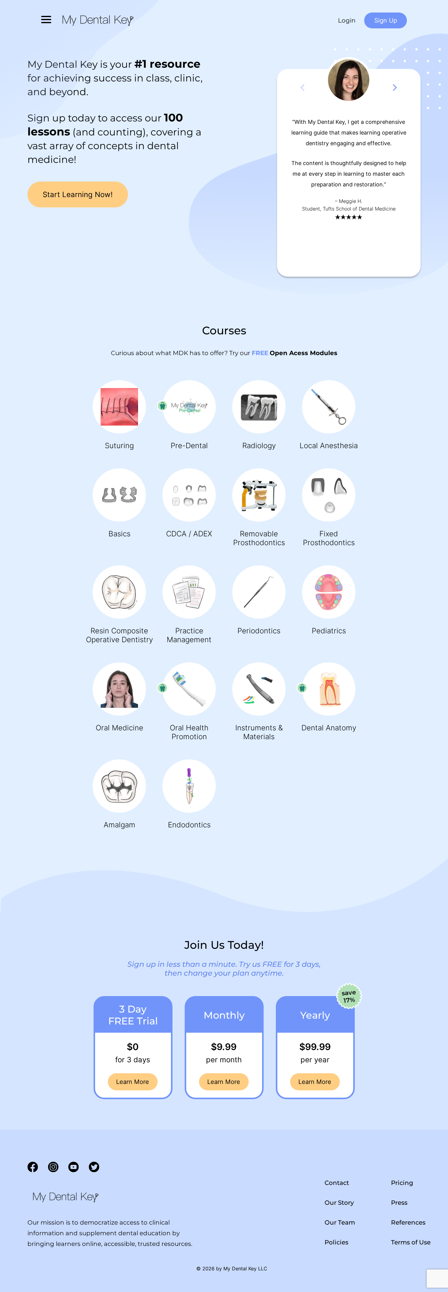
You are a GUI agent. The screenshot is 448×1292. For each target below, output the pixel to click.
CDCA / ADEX (189, 533)
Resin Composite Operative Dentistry (119, 635)
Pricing (402, 1182)
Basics (119, 533)
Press (399, 1202)
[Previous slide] (303, 87)
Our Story (339, 1202)
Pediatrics (329, 630)
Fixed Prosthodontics (329, 538)
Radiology (259, 445)
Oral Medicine (119, 727)
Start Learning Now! (78, 194)
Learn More (132, 1081)
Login (347, 20)
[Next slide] (394, 87)
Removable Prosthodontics (259, 538)
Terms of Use (411, 1242)
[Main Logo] (65, 1196)
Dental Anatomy (328, 727)
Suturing (119, 445)
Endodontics (189, 824)
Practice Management (189, 635)
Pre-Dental (189, 445)
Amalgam (119, 824)
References (408, 1222)
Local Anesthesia (329, 445)
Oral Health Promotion (189, 732)
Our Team (340, 1222)
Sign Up (385, 20)
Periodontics (258, 630)
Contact (337, 1182)
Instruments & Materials (259, 732)
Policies (336, 1242)
